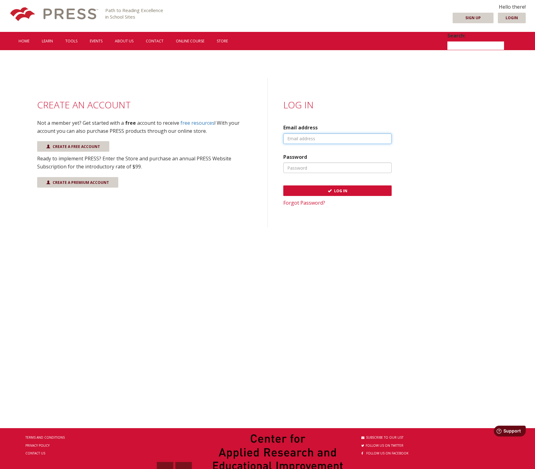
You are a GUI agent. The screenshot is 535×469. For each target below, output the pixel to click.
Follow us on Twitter (384, 445)
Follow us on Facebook (387, 453)
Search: (456, 35)
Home (24, 41)
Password (295, 157)
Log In (340, 190)
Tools (71, 41)
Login (512, 17)
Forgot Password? (304, 202)
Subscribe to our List (384, 437)
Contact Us (35, 453)
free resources (198, 122)
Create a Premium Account (80, 182)
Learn (47, 41)
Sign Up (473, 17)
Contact (154, 41)
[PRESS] (54, 14)
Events (96, 41)
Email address (300, 127)
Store (222, 41)
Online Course (190, 41)
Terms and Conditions (45, 437)
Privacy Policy (37, 445)
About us (124, 41)
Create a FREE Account (76, 146)
